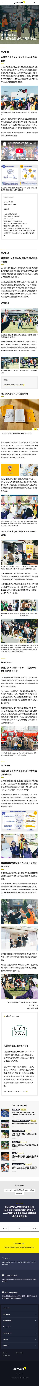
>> (15, 1091)
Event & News (7, 1327)
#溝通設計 (19, 1193)
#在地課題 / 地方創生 (21, 1190)
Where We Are (7, 1333)
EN (19, 1374)
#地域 (32, 1190)
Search (3, 2)
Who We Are (6, 1308)
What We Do (6, 1314)
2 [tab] (35, 429)
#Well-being (8, 1190)
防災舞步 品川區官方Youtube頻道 (13, 385)
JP (16, 1374)
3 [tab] (37, 429)
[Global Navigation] (34, 2)
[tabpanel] (19, 417)
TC (22, 1374)
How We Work (7, 1320)
